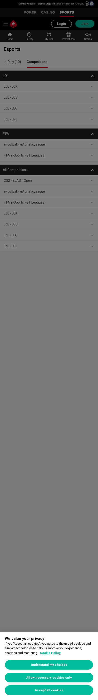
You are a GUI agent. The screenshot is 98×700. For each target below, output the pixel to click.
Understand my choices (49, 665)
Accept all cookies (49, 690)
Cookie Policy (50, 653)
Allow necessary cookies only (49, 677)
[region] (49, 666)
